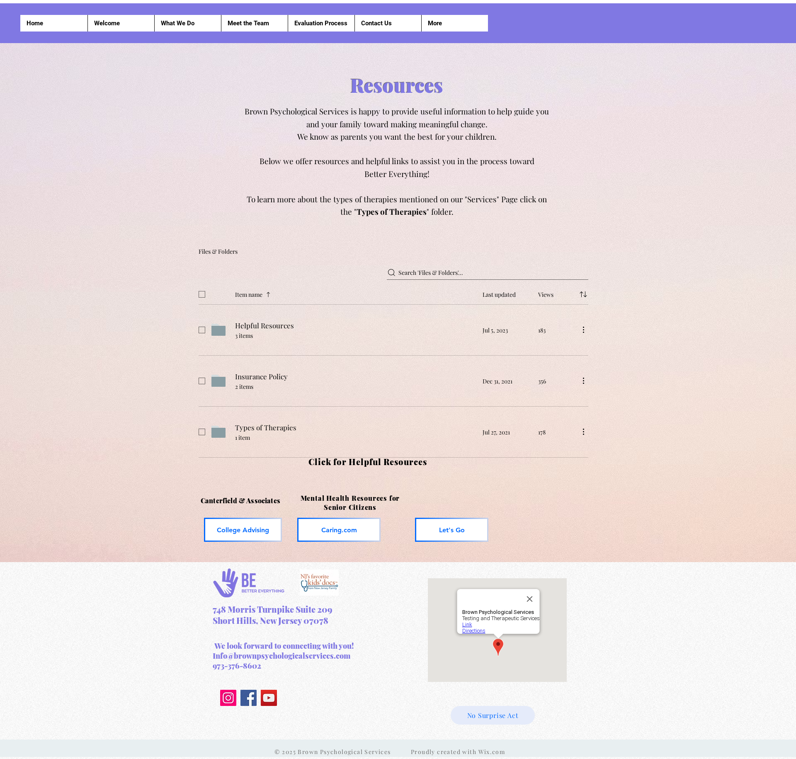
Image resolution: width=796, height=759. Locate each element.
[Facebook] (248, 698)
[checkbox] (202, 294)
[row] (393, 292)
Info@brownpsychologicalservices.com (281, 656)
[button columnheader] (583, 294)
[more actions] (583, 330)
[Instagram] (228, 698)
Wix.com (491, 752)
